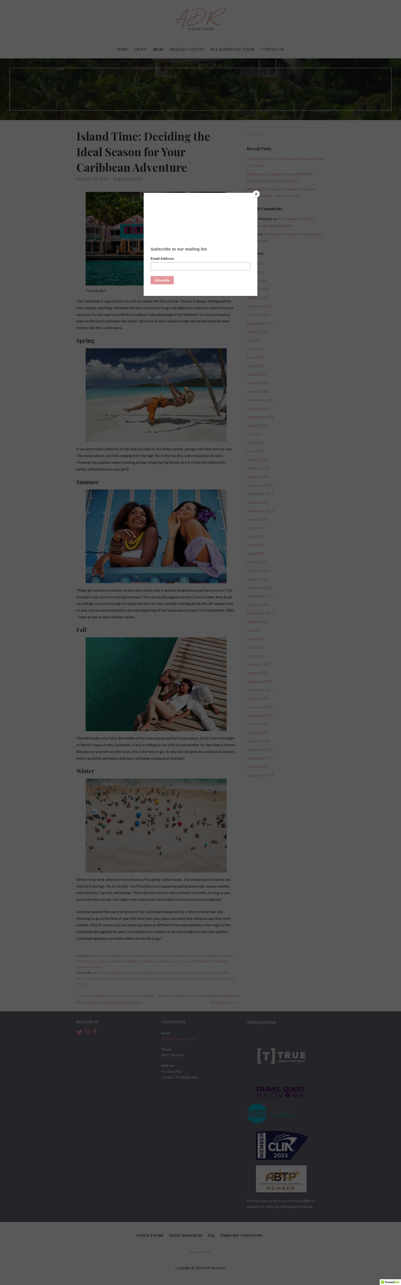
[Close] (256, 193)
